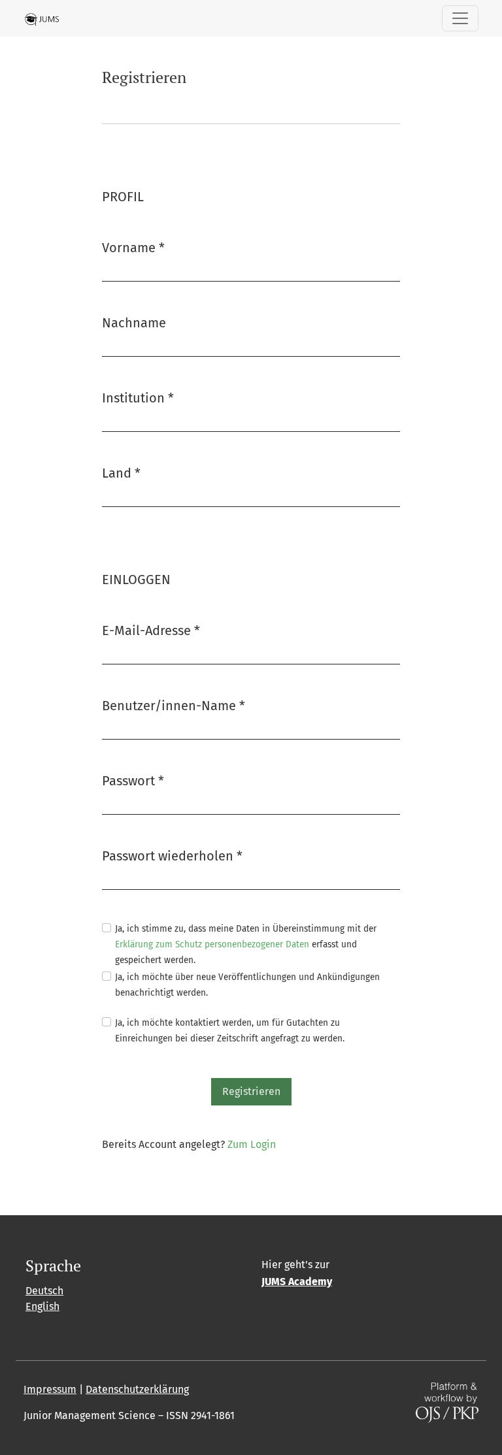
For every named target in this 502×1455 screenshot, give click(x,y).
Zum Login (251, 1144)
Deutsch (44, 1290)
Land (121, 473)
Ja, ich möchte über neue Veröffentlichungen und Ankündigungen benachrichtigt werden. (247, 985)
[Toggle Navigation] (460, 18)
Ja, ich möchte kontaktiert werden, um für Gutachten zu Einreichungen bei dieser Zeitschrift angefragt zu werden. (229, 1030)
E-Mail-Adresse (151, 630)
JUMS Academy (296, 1281)
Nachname (134, 323)
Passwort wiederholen (172, 855)
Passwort (133, 780)
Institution (138, 397)
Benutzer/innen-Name (173, 705)
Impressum (50, 1389)
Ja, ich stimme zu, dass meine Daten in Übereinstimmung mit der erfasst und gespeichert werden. (245, 944)
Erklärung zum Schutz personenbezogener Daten (212, 944)
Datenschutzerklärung (137, 1389)
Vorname (133, 247)
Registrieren (251, 1091)
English (42, 1306)
